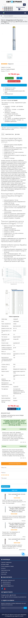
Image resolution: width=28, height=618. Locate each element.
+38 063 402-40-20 (8, 10)
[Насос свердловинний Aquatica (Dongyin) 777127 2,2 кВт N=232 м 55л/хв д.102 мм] (13, 38)
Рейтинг (4, 472)
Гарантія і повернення (6, 562)
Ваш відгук (4, 478)
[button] (20, 9)
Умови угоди (4, 572)
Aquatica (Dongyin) (10, 69)
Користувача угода (5, 570)
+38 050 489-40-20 (8, 8)
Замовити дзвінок (20, 7)
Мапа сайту (3, 574)
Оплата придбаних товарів (7, 566)
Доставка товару (5, 564)
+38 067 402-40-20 (8, 7)
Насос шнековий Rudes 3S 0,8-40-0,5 (17, 494)
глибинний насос (11, 238)
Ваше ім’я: (4, 467)
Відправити (6, 486)
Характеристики (9, 134)
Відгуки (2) (10, 64)
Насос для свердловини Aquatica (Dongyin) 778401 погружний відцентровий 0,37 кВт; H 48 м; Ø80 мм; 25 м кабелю (17, 509)
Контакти (3, 568)
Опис (2, 134)
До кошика (10, 78)
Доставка (17, 134)
